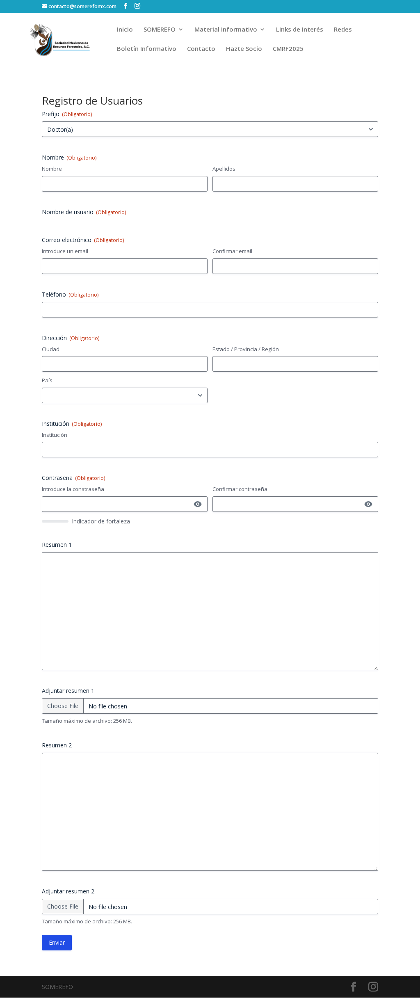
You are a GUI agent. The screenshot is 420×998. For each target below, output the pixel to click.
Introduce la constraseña (73, 489)
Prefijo (67, 114)
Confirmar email (232, 251)
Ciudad (50, 349)
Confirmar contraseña (239, 489)
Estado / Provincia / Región (245, 349)
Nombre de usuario (84, 212)
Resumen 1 (57, 544)
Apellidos (223, 168)
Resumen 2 (57, 745)
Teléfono (70, 294)
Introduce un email (65, 251)
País (47, 380)
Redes (343, 29)
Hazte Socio (244, 49)
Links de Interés (299, 29)
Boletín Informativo (146, 49)
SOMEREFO (160, 29)
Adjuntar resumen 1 (68, 690)
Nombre (52, 168)
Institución (54, 434)
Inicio (125, 29)
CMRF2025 (288, 49)
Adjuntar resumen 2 (68, 891)
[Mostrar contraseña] (198, 504)
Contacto (201, 49)
